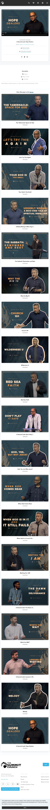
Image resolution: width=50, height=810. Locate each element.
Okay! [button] (25, 807)
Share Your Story (25, 789)
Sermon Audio (26, 48)
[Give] (33, 3)
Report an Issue (45, 782)
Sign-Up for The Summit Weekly (10, 789)
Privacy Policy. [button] (18, 804)
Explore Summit (45, 777)
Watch (22, 787)
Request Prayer (45, 779)
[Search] (29, 3)
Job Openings (24, 782)
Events (22, 779)
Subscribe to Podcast (26, 51)
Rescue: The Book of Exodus (27, 44)
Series (31, 92)
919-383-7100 (4, 779)
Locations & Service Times (27, 784)
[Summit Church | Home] (2, 3)
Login (46, 764)
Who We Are (24, 777)
